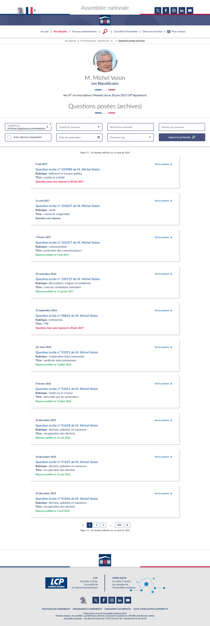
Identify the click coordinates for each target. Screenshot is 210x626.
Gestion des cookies (146, 616)
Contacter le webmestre (117, 616)
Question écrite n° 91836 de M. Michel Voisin (67, 498)
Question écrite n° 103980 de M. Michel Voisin (68, 169)
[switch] (9, 137)
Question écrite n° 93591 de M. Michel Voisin (67, 352)
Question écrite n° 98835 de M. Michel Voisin (67, 315)
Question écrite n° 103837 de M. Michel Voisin (68, 206)
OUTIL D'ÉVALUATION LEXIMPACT (149, 609)
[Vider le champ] (50, 123)
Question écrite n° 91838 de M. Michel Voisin (67, 425)
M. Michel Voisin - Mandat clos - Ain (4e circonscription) (97, 41)
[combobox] (28, 127)
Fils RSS (132, 616)
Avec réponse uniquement (28, 137)
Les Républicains (105, 83)
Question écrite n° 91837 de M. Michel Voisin (67, 462)
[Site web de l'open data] (136, 582)
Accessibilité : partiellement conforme (88, 616)
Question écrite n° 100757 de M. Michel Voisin (68, 279)
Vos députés (70, 41)
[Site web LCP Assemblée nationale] (74, 582)
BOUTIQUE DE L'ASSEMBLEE (55, 609)
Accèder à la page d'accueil (105, 19)
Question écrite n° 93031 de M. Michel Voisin (67, 389)
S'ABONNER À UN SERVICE (117, 609)
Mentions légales (62, 616)
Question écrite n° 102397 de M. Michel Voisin (68, 242)
